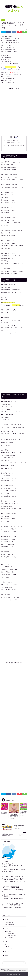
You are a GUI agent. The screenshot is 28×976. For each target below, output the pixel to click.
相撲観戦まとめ (10, 924)
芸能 (7, 946)
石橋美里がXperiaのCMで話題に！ (15, 146)
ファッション (8, 951)
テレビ (6, 941)
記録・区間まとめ (12, 935)
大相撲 (6, 919)
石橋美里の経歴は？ (12, 140)
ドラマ (8, 944)
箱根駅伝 (8, 931)
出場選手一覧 (11, 933)
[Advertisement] (14, 100)
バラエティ (9, 948)
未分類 (6, 955)
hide (16, 137)
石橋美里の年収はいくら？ (14, 143)
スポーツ (7, 928)
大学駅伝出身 (9, 937)
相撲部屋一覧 (9, 922)
